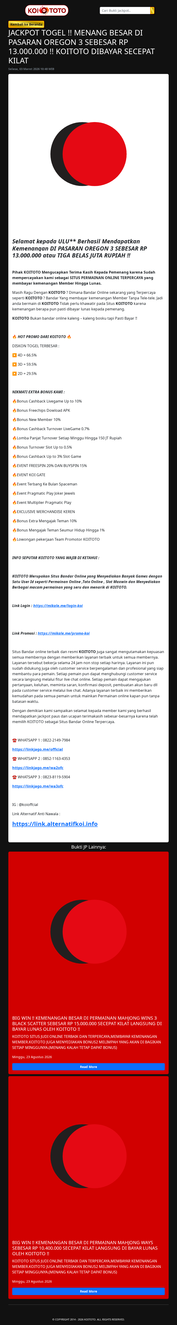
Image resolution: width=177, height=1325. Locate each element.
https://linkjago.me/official (37, 749)
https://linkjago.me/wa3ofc (37, 786)
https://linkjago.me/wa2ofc (37, 767)
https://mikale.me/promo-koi (64, 633)
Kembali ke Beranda (26, 24)
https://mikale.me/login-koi (58, 605)
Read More (88, 1067)
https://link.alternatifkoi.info (55, 824)
